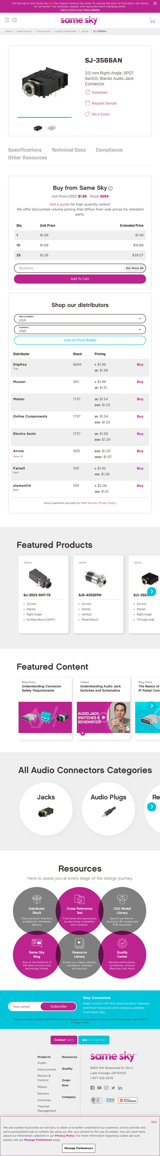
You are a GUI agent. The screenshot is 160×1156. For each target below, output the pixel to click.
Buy (140, 364)
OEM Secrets (89, 502)
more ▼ (18, 456)
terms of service (113, 1019)
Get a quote (59, 204)
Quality (67, 1068)
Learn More (139, 1019)
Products (44, 1057)
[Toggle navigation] (7, 21)
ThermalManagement (47, 1108)
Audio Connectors (65, 31)
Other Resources (27, 157)
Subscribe (58, 1006)
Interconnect (24, 31)
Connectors (43, 31)
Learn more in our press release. (80, 9)
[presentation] (151, 591)
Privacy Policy (80, 1022)
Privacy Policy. (107, 502)
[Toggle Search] (14, 21)
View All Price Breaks (80, 340)
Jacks (84, 31)
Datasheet (100, 92)
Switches (44, 1100)
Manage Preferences (38, 1139)
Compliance (109, 149)
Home (8, 31)
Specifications (25, 149)
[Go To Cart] (151, 20)
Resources (69, 1057)
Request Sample (104, 103)
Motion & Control (44, 1078)
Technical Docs (69, 149)
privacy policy (88, 1019)
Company (69, 1097)
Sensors (43, 1093)
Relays (42, 1086)
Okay (154, 1121)
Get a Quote (101, 114)
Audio (42, 1062)
